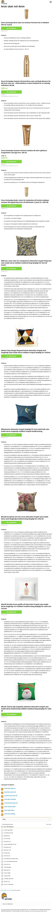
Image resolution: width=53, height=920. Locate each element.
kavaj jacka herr (7, 847)
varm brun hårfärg (9, 814)
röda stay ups (7, 855)
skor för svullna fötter (8, 884)
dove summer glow (10, 806)
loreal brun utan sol (10, 792)
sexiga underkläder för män (10, 844)
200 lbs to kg (7, 881)
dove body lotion (9, 810)
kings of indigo (7, 872)
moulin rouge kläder (8, 830)
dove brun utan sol (9, 788)
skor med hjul (7, 838)
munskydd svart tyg (8, 832)
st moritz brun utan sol (11, 803)
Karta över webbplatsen (7, 903)
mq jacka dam (7, 875)
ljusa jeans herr (7, 841)
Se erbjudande (11, 28)
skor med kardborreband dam (10, 861)
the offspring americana (7, 824)
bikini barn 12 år (7, 850)
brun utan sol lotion (10, 799)
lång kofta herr (7, 870)
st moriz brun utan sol (10, 795)
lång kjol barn (7, 835)
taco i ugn (48, 824)
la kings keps (7, 852)
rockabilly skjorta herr (9, 878)
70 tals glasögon (7, 867)
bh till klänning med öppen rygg (11, 858)
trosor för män (7, 864)
